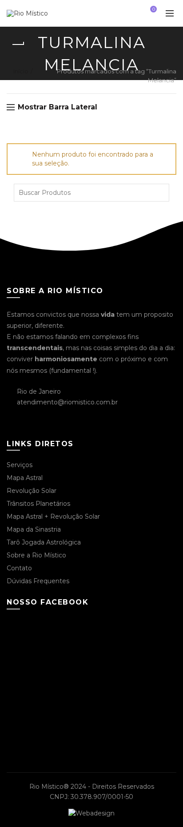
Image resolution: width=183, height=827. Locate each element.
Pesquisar (160, 193)
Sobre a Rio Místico (36, 555)
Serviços (19, 465)
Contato (19, 568)
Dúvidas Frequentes (38, 581)
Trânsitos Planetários (38, 504)
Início (20, 71)
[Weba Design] (91, 813)
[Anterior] (18, 44)
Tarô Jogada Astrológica (44, 542)
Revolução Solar (31, 491)
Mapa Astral (25, 478)
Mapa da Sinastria (34, 529)
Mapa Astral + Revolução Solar (53, 516)
